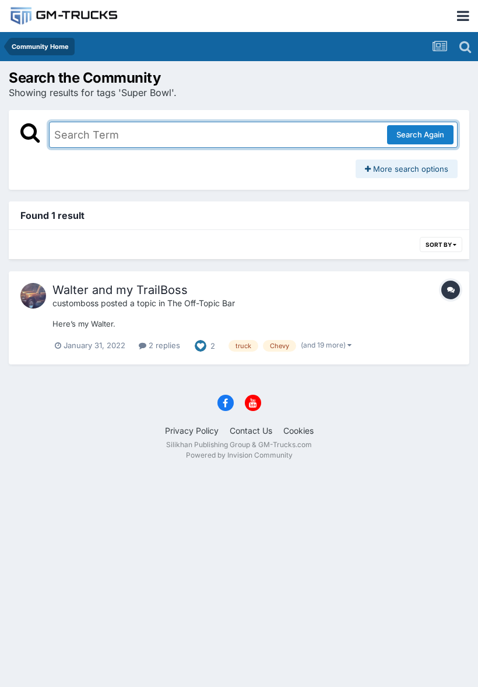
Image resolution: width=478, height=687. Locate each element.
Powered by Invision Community (239, 455)
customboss (75, 303)
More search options (409, 168)
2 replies (163, 345)
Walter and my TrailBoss (120, 290)
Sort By (439, 244)
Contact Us (251, 430)
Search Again (420, 134)
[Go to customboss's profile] (33, 296)
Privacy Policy (192, 430)
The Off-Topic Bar (201, 303)
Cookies (298, 430)
